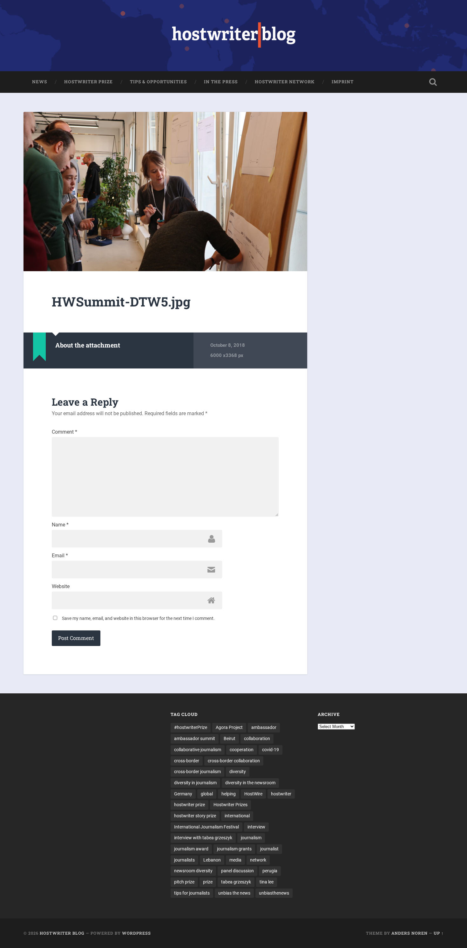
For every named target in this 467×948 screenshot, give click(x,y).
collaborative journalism (197, 749)
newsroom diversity (193, 870)
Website (61, 586)
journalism (251, 837)
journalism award (191, 848)
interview (256, 826)
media (235, 859)
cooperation (242, 749)
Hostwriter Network (285, 82)
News (39, 82)
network (258, 859)
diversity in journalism (195, 782)
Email (60, 555)
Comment (64, 432)
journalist (269, 848)
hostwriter (281, 793)
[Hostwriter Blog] (233, 35)
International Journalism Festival (206, 826)
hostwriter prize (189, 804)
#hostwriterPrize (190, 727)
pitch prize (184, 881)
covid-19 (270, 749)
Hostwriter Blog (62, 933)
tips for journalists (192, 893)
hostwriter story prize (195, 815)
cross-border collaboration (234, 760)
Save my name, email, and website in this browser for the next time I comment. (138, 618)
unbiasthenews (274, 893)
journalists (184, 859)
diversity (237, 771)
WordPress (136, 933)
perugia (269, 870)
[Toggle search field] (433, 82)
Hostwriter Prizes (230, 804)
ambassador (263, 727)
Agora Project (229, 727)
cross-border (186, 760)
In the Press (221, 82)
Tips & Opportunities (158, 82)
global (207, 793)
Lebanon (212, 859)
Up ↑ (439, 933)
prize (208, 881)
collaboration (257, 738)
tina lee (267, 881)
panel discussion (237, 870)
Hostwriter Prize (88, 82)
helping (228, 793)
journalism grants (234, 848)
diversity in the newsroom (250, 782)
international (237, 815)
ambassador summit (194, 738)
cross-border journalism (197, 771)
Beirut (229, 738)
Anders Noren (409, 933)
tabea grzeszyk (236, 881)
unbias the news (234, 893)
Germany (183, 793)
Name (60, 524)
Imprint (343, 82)
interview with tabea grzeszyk (203, 837)
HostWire (253, 793)
